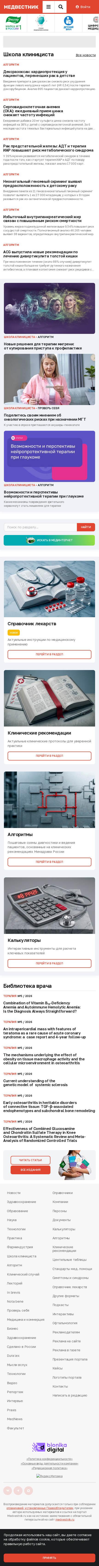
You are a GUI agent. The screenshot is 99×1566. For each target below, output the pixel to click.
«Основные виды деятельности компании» (50, 1463)
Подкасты (60, 1305)
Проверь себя (18, 1310)
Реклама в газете (66, 1350)
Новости (13, 1192)
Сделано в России (21, 1346)
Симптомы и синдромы (70, 1277)
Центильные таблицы (69, 1259)
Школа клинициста (28, 54)
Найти (86, 527)
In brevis (13, 1292)
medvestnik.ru (64, 1519)
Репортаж (15, 1392)
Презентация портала (69, 1359)
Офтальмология (64, 1323)
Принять (49, 1558)
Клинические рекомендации (64, 1248)
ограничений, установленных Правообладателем (39, 1508)
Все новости (86, 55)
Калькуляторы (63, 1229)
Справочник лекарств (69, 1287)
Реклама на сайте (66, 1341)
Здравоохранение (21, 1201)
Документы (61, 1220)
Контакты (60, 1386)
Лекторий (14, 1283)
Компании (60, 1201)
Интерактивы (63, 1314)
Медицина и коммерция (25, 1319)
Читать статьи (30, 1160)
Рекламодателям (66, 1332)
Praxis (11, 1410)
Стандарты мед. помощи (72, 1268)
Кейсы (57, 1368)
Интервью (15, 1401)
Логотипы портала (67, 1377)
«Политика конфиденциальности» (49, 1459)
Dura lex (13, 1355)
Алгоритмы (61, 1238)
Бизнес (12, 1328)
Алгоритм (14, 1265)
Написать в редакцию (69, 1395)
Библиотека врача (27, 985)
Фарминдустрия (20, 1247)
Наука (12, 1220)
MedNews (15, 1419)
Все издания (31, 1170)
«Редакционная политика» (49, 1468)
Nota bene (15, 1301)
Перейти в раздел (49, 654)
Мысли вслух (17, 1364)
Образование (17, 1211)
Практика (14, 1238)
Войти (85, 7)
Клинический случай (23, 1274)
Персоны (59, 1211)
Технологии (16, 1229)
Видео (12, 1383)
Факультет (15, 1428)
